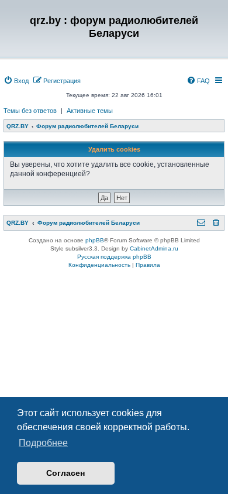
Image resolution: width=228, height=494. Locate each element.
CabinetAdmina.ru (154, 248)
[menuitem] (16, 81)
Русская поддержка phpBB (114, 256)
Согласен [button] (65, 473)
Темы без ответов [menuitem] (30, 110)
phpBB (94, 240)
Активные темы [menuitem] (90, 110)
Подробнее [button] (43, 443)
